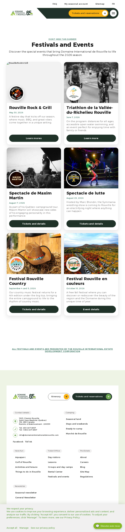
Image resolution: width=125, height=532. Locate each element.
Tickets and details (34, 223)
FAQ (55, 4)
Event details (91, 309)
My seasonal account (76, 4)
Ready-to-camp (74, 429)
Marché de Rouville (76, 433)
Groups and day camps (60, 467)
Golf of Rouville (23, 462)
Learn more (91, 138)
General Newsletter (25, 497)
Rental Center (55, 472)
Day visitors (54, 457)
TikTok (28, 442)
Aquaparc (20, 457)
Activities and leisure (26, 467)
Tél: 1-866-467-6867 (28, 430)
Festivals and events (58, 477)
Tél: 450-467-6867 (27, 428)
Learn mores (34, 138)
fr (113, 4)
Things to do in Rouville (28, 472)
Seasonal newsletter (26, 493)
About (83, 457)
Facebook (18, 442)
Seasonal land (73, 419)
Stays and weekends (77, 424)
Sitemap (100, 4)
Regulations (86, 477)
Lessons (52, 462)
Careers (84, 462)
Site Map (84, 472)
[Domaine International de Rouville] (22, 13)
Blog (82, 467)
